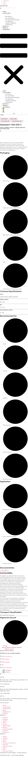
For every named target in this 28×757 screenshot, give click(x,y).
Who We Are (8, 16)
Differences (6, 29)
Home (4, 11)
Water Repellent (17, 121)
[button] (13, 59)
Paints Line (13, 118)
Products (6, 26)
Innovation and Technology (12, 19)
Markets (5, 27)
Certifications (8, 24)
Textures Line (5, 121)
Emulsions (6, 114)
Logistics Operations (10, 23)
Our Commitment (9, 18)
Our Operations (9, 21)
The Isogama (6, 13)
